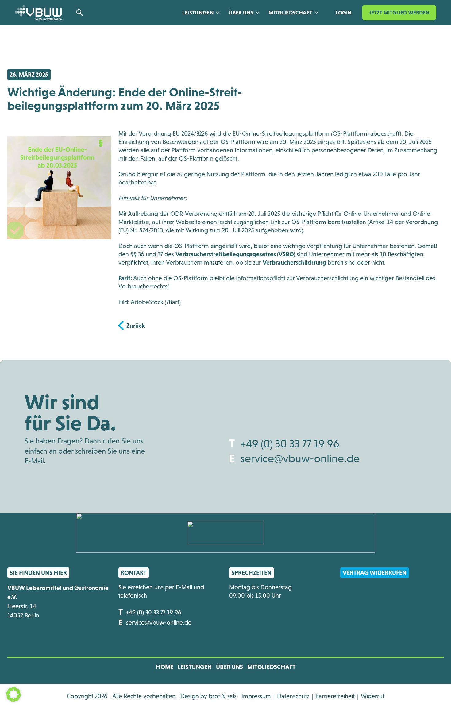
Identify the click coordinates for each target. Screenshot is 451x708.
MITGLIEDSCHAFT (271, 667)
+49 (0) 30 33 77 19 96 (289, 443)
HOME (164, 667)
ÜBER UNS (241, 13)
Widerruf (372, 696)
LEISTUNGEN (195, 667)
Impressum (256, 696)
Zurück (135, 325)
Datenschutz (293, 696)
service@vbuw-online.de (300, 458)
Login (344, 13)
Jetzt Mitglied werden (399, 13)
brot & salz (223, 696)
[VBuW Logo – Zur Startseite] (38, 12)
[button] (82, 12)
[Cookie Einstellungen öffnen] (13, 694)
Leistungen (198, 13)
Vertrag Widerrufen (375, 572)
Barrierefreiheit (335, 696)
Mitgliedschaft (290, 13)
